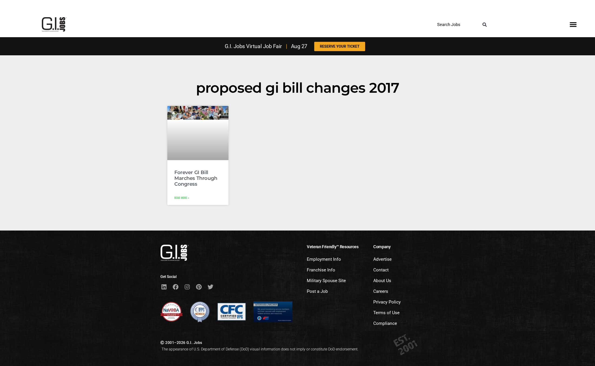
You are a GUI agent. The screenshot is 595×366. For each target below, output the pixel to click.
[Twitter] (210, 287)
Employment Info (324, 259)
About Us (382, 280)
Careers (380, 291)
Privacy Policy (387, 302)
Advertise (382, 259)
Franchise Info (321, 270)
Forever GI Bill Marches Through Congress (195, 178)
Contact (381, 270)
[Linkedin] (164, 287)
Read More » (181, 198)
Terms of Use (386, 312)
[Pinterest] (199, 287)
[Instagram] (187, 287)
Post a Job (317, 291)
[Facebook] (175, 287)
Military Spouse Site (326, 280)
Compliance (385, 323)
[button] (484, 25)
